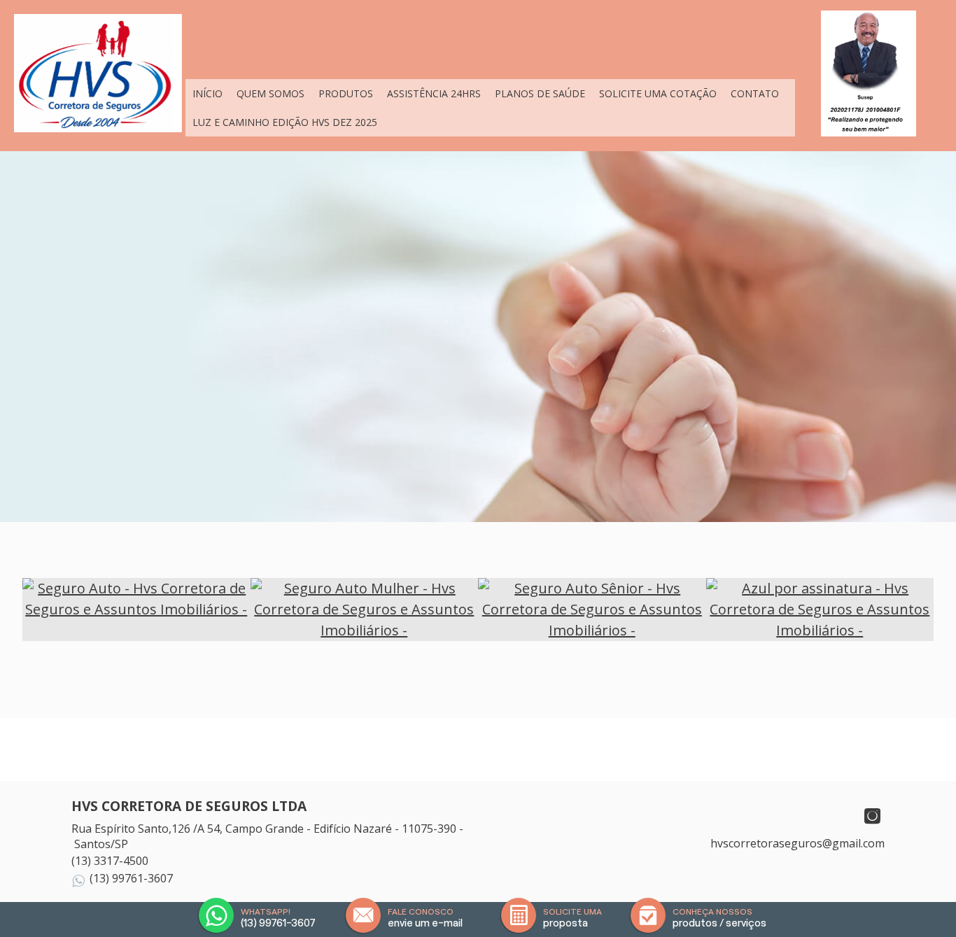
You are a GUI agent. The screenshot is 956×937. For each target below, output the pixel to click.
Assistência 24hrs (434, 93)
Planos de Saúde (540, 93)
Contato (755, 93)
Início (207, 93)
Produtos (345, 93)
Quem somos (270, 93)
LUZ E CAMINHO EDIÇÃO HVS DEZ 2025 (284, 122)
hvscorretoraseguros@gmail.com (797, 843)
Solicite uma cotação (658, 93)
